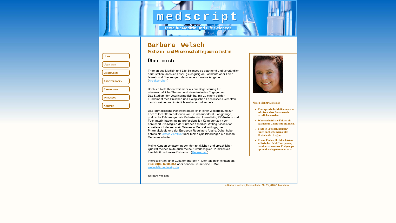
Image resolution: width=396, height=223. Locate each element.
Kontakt (109, 105)
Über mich (110, 64)
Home (107, 56)
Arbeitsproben (113, 81)
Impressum (110, 97)
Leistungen (111, 72)
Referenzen (111, 89)
